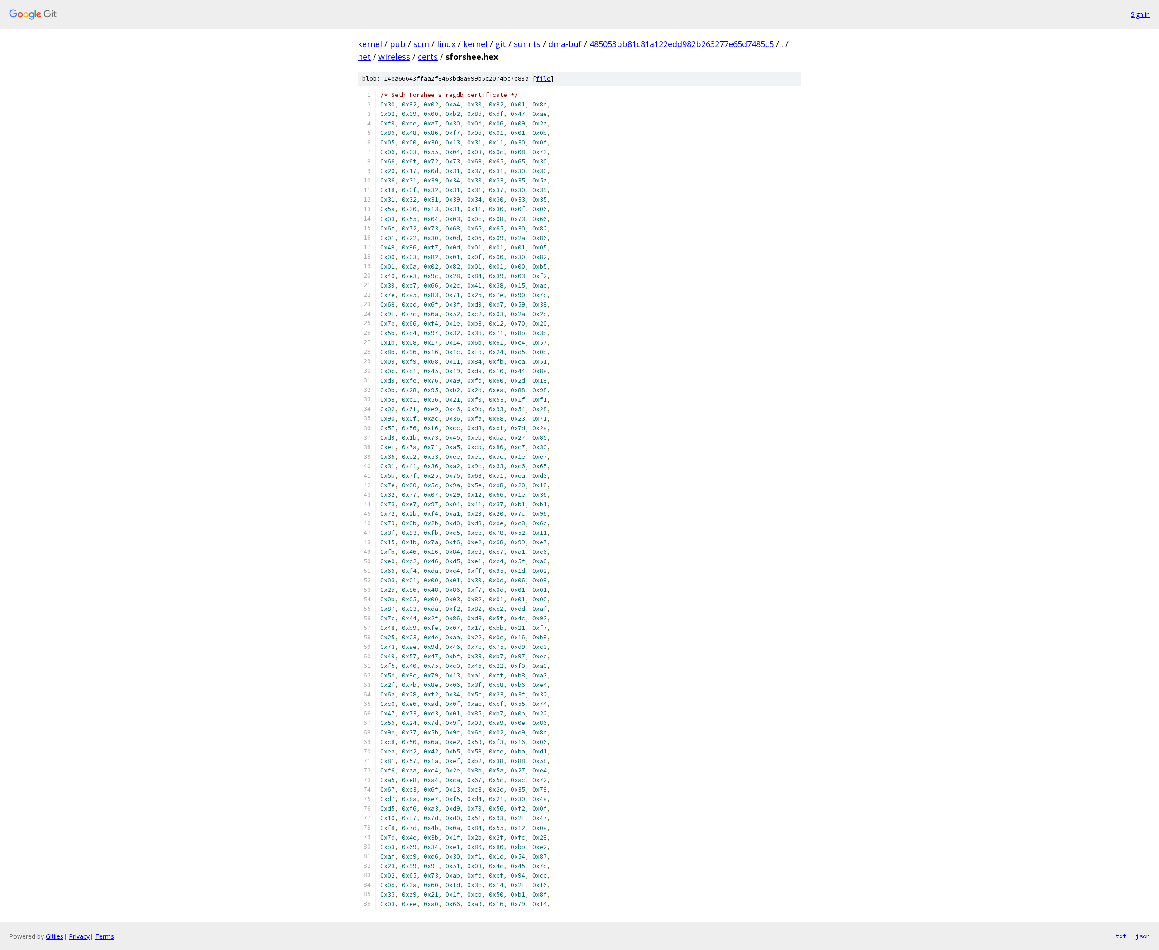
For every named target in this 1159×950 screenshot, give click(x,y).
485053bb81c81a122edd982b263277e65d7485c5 (681, 43)
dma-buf (565, 43)
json (1142, 936)
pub (398, 43)
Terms (104, 936)
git (500, 43)
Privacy (79, 936)
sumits (527, 43)
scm (421, 43)
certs (428, 56)
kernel (370, 43)
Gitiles (54, 936)
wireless (394, 56)
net (364, 56)
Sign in (1140, 14)
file (543, 78)
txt (1121, 936)
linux (446, 43)
